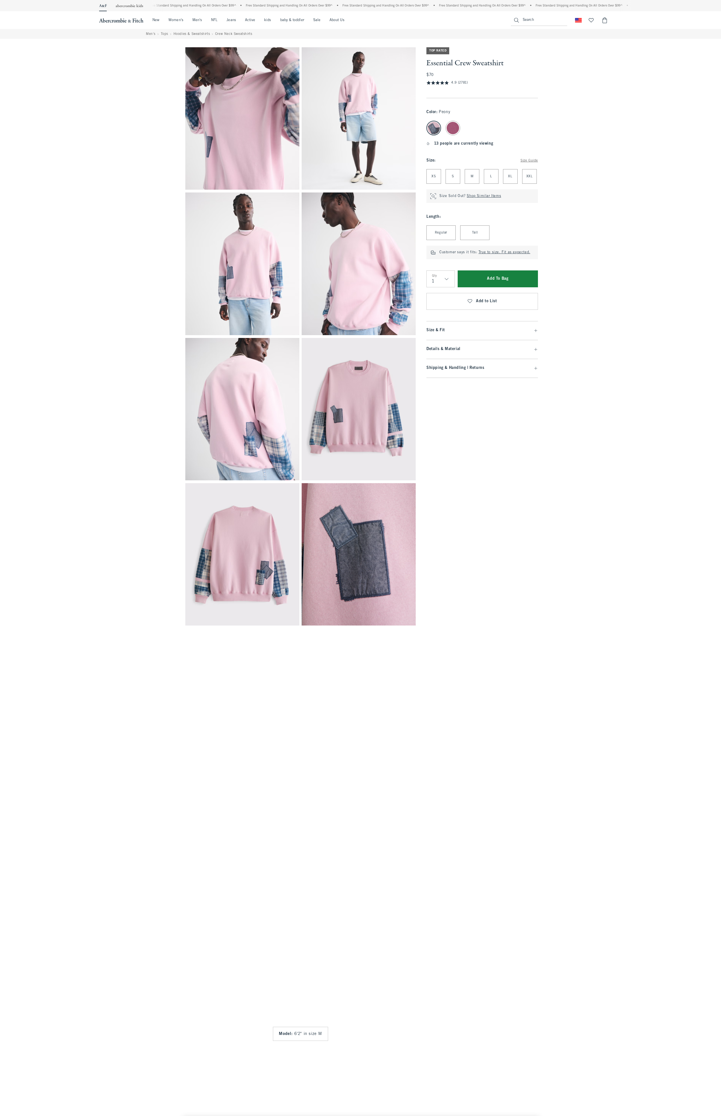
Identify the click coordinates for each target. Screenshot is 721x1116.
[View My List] (591, 20)
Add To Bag (497, 279)
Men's (197, 20)
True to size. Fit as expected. (504, 252)
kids (267, 20)
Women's (175, 20)
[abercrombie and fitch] (121, 20)
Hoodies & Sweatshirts (191, 34)
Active (250, 20)
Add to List (486, 301)
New (155, 20)
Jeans (231, 20)
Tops (164, 34)
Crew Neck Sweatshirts (233, 34)
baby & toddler (292, 20)
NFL (214, 20)
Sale (317, 20)
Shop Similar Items (484, 196)
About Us (337, 20)
